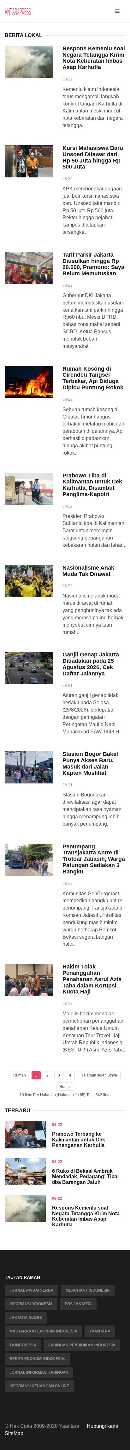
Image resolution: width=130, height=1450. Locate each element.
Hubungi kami (102, 1426)
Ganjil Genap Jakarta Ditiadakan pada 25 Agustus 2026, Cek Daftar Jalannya (90, 663)
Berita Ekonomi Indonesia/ (37, 1359)
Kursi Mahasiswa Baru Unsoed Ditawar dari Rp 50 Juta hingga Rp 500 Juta (92, 157)
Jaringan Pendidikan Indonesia (81, 1345)
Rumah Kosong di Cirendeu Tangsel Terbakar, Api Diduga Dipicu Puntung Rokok (92, 378)
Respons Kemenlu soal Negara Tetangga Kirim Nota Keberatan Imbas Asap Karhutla (93, 57)
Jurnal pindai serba (31, 1290)
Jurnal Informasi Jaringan (38, 1372)
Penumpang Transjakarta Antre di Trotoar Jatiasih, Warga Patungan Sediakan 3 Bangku (93, 859)
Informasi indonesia (31, 1304)
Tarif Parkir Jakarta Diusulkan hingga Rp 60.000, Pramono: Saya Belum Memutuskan (93, 264)
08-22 (57, 1124)
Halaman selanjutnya (98, 1075)
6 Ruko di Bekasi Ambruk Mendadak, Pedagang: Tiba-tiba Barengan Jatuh (85, 1176)
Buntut (65, 1086)
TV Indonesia (22, 1345)
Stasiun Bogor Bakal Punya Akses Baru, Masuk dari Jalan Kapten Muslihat (90, 763)
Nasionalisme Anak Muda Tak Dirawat (88, 571)
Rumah (19, 1075)
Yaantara (99, 1331)
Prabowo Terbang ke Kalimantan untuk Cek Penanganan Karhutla (78, 1139)
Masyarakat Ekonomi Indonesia (43, 1331)
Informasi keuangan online (39, 1386)
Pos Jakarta (78, 1304)
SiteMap (14, 1433)
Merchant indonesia (88, 1290)
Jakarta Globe (25, 1317)
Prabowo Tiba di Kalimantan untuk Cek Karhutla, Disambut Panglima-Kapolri (92, 484)
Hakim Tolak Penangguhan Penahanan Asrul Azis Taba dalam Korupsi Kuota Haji (91, 979)
